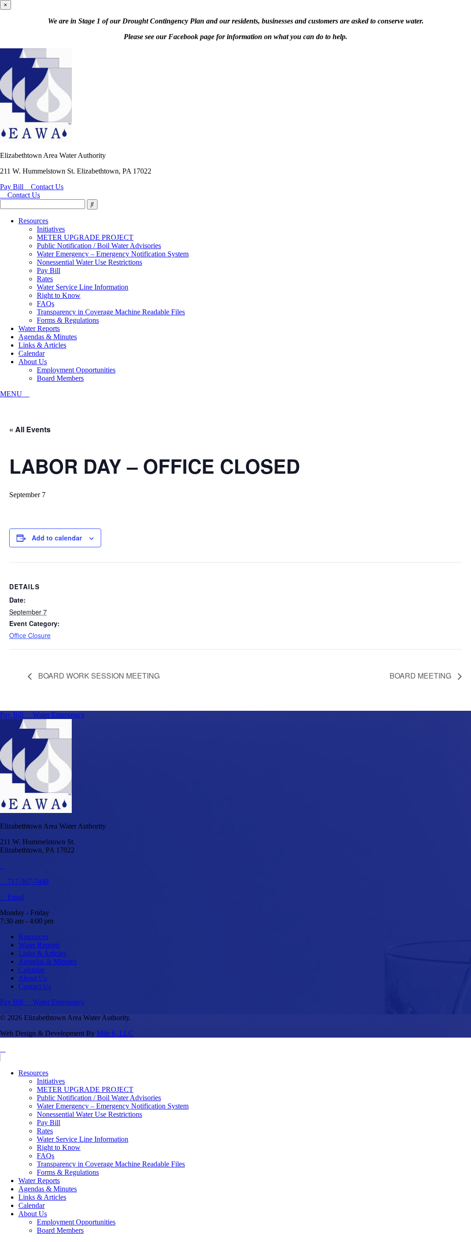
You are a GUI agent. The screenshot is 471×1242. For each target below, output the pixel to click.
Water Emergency (58, 715)
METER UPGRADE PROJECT (85, 237)
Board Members (60, 378)
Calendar (31, 353)
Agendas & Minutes (47, 337)
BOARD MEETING (421, 675)
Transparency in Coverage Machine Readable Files (111, 312)
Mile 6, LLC (115, 1033)
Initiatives (51, 229)
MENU (12, 394)
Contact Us (47, 187)
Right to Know (58, 295)
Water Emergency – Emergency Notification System (113, 254)
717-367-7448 (27, 881)
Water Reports (39, 328)
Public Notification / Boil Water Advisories (99, 246)
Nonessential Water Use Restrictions (89, 262)
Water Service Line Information (82, 287)
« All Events (30, 429)
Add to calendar (57, 537)
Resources (33, 221)
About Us (32, 362)
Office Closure (30, 635)
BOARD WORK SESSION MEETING (98, 675)
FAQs (45, 304)
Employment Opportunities (76, 370)
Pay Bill (12, 187)
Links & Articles (42, 345)
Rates (45, 279)
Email (15, 897)
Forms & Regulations (68, 320)
